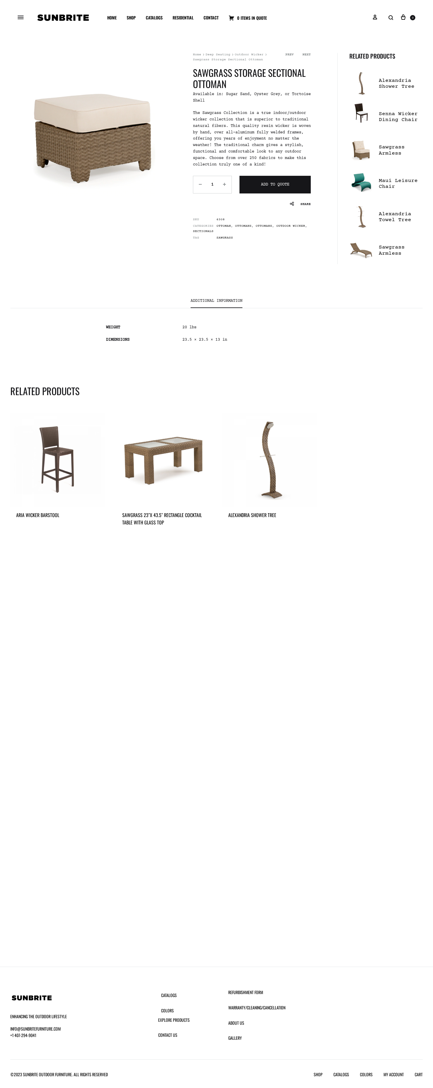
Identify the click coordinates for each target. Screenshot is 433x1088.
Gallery (235, 1038)
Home (112, 17)
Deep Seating (218, 55)
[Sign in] (375, 18)
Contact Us (167, 1035)
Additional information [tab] (216, 301)
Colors (167, 1010)
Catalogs (154, 17)
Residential (183, 17)
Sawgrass (224, 238)
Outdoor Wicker (249, 55)
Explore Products (174, 1020)
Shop (131, 17)
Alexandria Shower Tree (252, 515)
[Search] (390, 17)
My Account (394, 1074)
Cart (419, 1074)
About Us (236, 1023)
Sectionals (203, 231)
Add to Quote (275, 184)
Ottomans (243, 226)
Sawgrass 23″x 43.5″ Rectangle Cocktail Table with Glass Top (162, 518)
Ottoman (223, 226)
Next (307, 55)
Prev (289, 55)
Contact (211, 17)
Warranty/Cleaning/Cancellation (256, 1007)
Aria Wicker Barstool (37, 515)
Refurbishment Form (245, 992)
